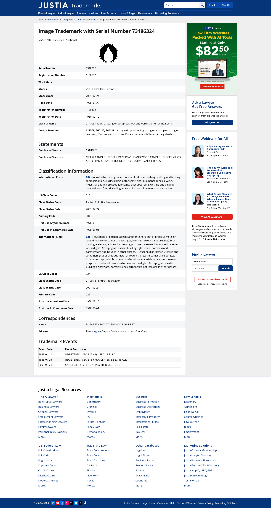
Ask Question (212, 122)
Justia (41, 19)
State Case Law (96, 460)
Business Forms (145, 460)
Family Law (93, 427)
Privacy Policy (205, 503)
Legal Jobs (142, 450)
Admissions (190, 406)
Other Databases (147, 445)
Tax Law (140, 432)
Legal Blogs (142, 455)
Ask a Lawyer (66, 13)
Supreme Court (47, 465)
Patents (140, 470)
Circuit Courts (46, 470)
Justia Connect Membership (200, 450)
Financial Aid (191, 411)
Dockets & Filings (48, 480)
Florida (91, 470)
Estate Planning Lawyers (52, 422)
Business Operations (148, 406)
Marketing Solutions (167, 13)
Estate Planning (96, 422)
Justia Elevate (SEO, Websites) (201, 465)
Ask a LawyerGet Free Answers (207, 104)
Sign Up (226, 5)
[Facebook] (62, 503)
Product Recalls (144, 465)
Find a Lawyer (46, 13)
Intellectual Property (148, 417)
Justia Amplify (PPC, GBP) (198, 470)
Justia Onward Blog (195, 475)
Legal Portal (148, 503)
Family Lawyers (47, 427)
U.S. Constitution (48, 450)
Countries (141, 480)
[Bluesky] (76, 503)
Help (172, 503)
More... (42, 437)
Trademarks (53, 19)
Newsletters (145, 13)
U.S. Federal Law (49, 445)
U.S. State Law (97, 445)
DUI (89, 417)
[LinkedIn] (53, 503)
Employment (143, 411)
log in (97, 331)
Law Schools (109, 13)
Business (142, 397)
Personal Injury (96, 432)
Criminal (92, 406)
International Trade (147, 422)
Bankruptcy (94, 401)
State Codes (94, 455)
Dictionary (190, 401)
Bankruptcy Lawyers (50, 401)
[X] (80, 503)
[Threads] (71, 503)
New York (92, 475)
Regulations (45, 460)
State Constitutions (98, 450)
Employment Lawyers (50, 417)
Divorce (91, 411)
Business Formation (147, 401)
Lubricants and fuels (86, 19)
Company (162, 503)
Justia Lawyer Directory (197, 455)
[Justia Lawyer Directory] (85, 503)
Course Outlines (193, 417)
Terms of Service (186, 503)
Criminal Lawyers (48, 411)
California (92, 465)
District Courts (46, 475)
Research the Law (87, 13)
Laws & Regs (127, 13)
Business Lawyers (48, 406)
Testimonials (191, 480)
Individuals (94, 397)
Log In (212, 5)
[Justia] (53, 5)
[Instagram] (67, 503)
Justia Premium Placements (200, 460)
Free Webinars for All (210, 138)
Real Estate (142, 427)
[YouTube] (58, 503)
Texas (90, 480)
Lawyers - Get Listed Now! (212, 279)
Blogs (187, 427)
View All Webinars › (212, 216)
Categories (67, 19)
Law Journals (191, 422)
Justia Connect (131, 503)
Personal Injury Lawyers (52, 432)
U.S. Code (43, 455)
